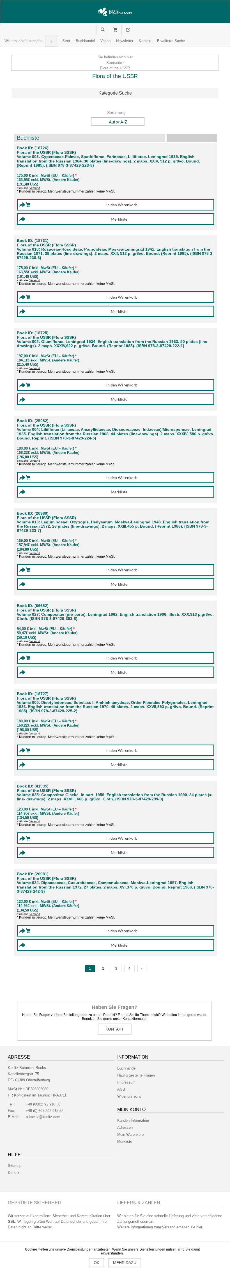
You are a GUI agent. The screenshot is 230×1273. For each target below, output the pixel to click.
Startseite (114, 63)
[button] (23, 40)
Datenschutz (71, 1221)
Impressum (126, 1082)
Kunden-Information (133, 1120)
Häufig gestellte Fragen (136, 1075)
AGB (121, 1089)
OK (96, 1262)
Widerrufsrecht (129, 1096)
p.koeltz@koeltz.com (43, 1117)
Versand (34, 187)
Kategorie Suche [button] (115, 93)
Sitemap (14, 1166)
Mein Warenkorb (115, 29)
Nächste (141, 968)
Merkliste (124, 1141)
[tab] (115, 93)
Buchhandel (126, 1068)
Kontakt (114, 1029)
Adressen (125, 1127)
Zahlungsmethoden (132, 1221)
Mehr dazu (124, 1262)
